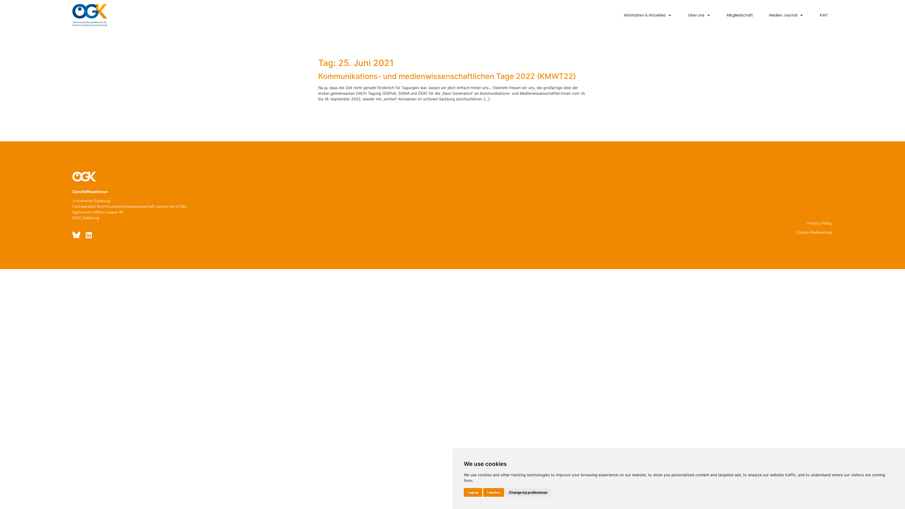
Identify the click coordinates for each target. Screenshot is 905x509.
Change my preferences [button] (528, 492)
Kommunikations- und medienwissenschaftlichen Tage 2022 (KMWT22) (447, 76)
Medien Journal (783, 15)
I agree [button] (473, 492)
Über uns (696, 15)
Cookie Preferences (814, 232)
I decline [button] (493, 492)
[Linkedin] (88, 235)
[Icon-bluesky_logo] (75, 235)
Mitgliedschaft (740, 15)
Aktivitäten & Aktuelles (645, 15)
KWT (824, 15)
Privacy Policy (820, 223)
